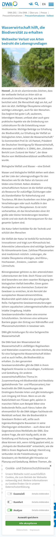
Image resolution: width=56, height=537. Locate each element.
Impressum (34, 529)
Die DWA (23, 12)
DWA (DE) (12, 12)
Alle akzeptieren (28, 523)
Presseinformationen (13, 15)
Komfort (18, 502)
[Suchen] (36, 4)
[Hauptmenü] (51, 4)
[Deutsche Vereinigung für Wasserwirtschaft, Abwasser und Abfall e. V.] (9, 4)
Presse (44, 12)
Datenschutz (22, 529)
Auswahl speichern (28, 517)
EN (44, 4)
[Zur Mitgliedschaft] (31, 4)
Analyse (17, 510)
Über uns (34, 12)
